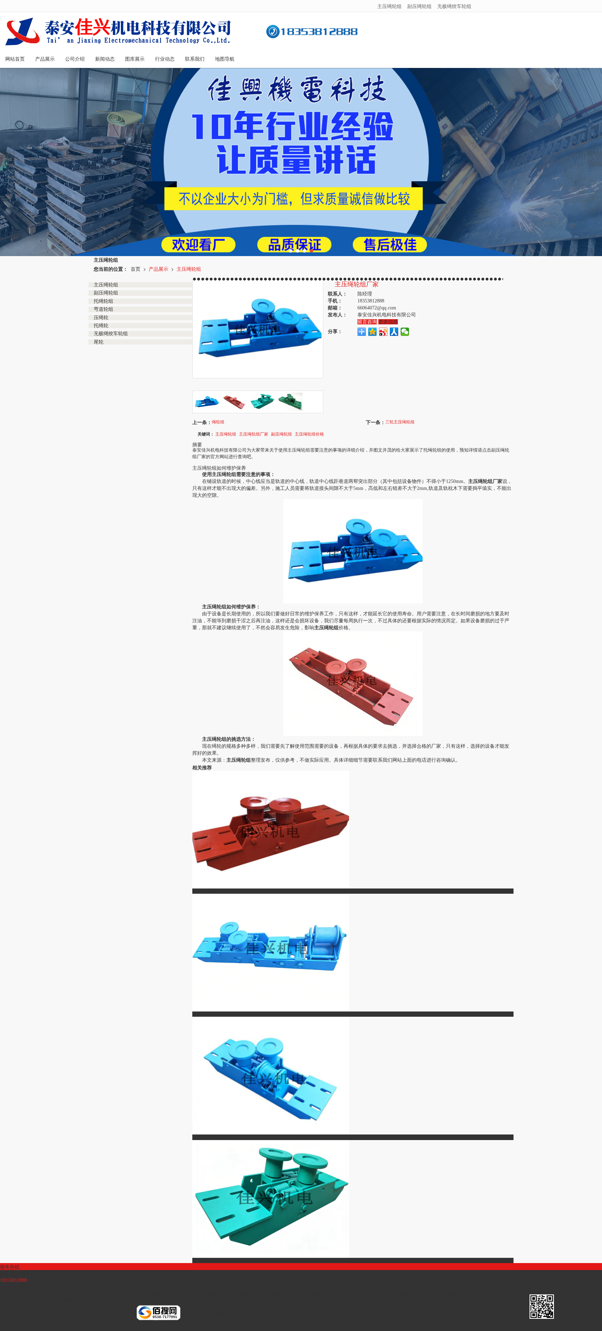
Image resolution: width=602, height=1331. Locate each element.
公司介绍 (75, 59)
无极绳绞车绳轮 (280, 1294)
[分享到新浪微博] (383, 332)
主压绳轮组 (389, 5)
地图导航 (224, 59)
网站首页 (15, 59)
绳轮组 (218, 421)
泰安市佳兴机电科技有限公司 (82, 1312)
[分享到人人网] (394, 332)
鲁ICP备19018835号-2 (254, 1312)
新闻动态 (105, 59)
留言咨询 (367, 321)
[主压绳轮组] (353, 550)
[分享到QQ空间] (372, 332)
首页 (135, 268)
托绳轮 (402, 1294)
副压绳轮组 (419, 5)
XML (208, 1312)
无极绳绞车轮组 (454, 5)
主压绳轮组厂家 (253, 434)
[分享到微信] (405, 332)
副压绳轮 (380, 1294)
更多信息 (388, 321)
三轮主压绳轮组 (400, 421)
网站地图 (192, 1312)
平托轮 (358, 1294)
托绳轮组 (248, 1294)
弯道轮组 (312, 1294)
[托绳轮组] (301, 162)
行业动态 (165, 59)
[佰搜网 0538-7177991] (158, 1312)
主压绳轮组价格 (309, 434)
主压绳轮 (336, 1294)
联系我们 (194, 59)
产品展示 (45, 59)
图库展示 (135, 59)
